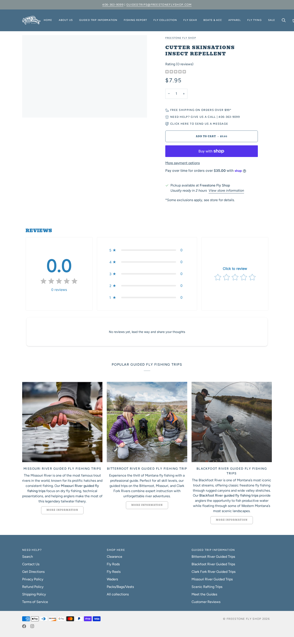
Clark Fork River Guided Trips (213, 572)
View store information (226, 190)
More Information (62, 510)
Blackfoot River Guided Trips (213, 564)
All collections (118, 594)
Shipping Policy (34, 594)
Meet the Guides (204, 594)
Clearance (114, 557)
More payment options (182, 163)
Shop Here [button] (116, 550)
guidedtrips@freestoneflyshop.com (159, 4)
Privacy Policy (32, 579)
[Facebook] (24, 626)
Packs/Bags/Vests (120, 587)
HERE (185, 123)
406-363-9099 (113, 4)
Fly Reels (114, 572)
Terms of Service (35, 602)
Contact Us (30, 564)
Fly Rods (113, 564)
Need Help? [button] (32, 550)
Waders (112, 579)
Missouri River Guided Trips (212, 579)
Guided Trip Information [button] (213, 550)
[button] (66, 20)
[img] (175, 72)
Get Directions (33, 572)
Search (27, 557)
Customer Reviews (206, 602)
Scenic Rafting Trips (207, 587)
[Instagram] (32, 626)
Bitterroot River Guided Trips (213, 557)
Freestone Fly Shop (180, 37)
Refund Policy (32, 587)
